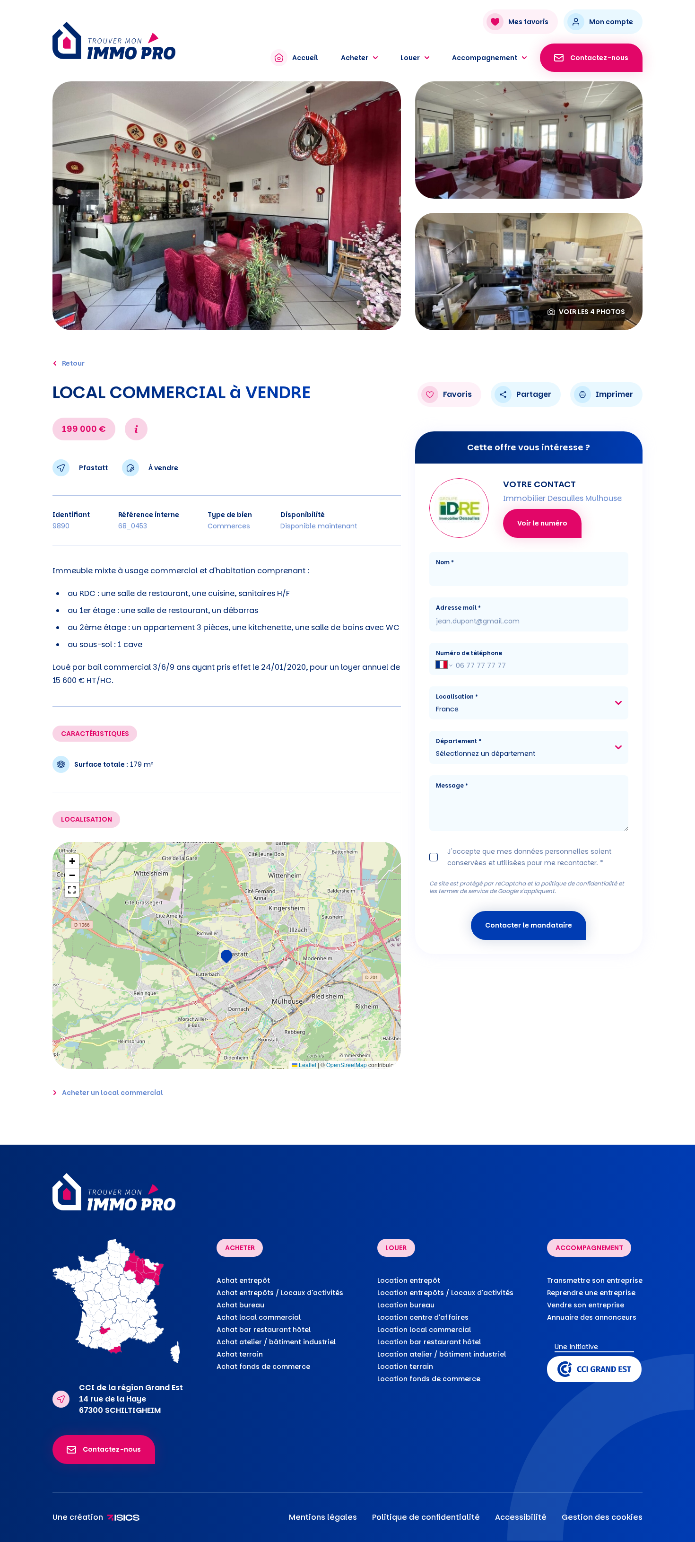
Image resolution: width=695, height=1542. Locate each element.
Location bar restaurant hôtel (429, 1342)
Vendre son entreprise (585, 1305)
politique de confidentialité (579, 883)
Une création (77, 1517)
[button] (226, 955)
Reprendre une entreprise (591, 1292)
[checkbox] (433, 857)
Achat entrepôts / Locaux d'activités (280, 1292)
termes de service (463, 891)
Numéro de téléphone (469, 653)
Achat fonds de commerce (263, 1366)
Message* (452, 785)
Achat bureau (240, 1305)
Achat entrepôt (243, 1280)
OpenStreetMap (346, 1064)
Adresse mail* (458, 608)
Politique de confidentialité (426, 1517)
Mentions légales (323, 1517)
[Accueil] (152, 41)
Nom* (445, 562)
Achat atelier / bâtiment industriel (276, 1342)
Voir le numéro (542, 523)
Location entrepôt (408, 1280)
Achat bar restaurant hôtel (264, 1329)
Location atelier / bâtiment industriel (441, 1354)
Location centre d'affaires (423, 1317)
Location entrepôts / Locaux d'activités (445, 1292)
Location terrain (405, 1366)
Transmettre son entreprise (595, 1280)
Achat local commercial (259, 1317)
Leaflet (306, 1064)
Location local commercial (424, 1329)
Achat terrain (240, 1354)
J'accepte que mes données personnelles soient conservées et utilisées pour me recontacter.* (529, 857)
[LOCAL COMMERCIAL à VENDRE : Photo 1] (226, 205)
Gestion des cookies (602, 1517)
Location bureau (405, 1305)
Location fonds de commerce (428, 1379)
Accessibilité (521, 1517)
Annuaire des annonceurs (591, 1317)
